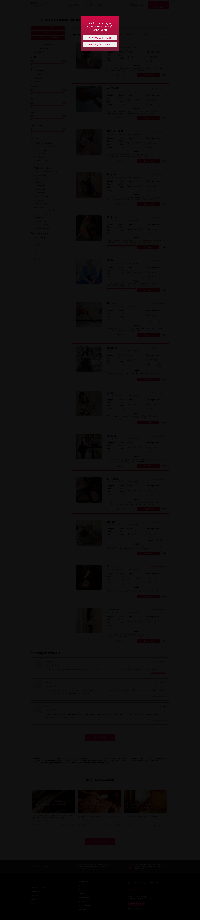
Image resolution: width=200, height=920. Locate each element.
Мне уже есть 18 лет (100, 37)
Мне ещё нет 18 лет (100, 44)
